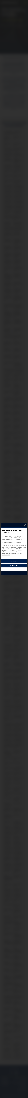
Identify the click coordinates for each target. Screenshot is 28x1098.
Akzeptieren (14, 565)
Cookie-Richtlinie (6, 555)
